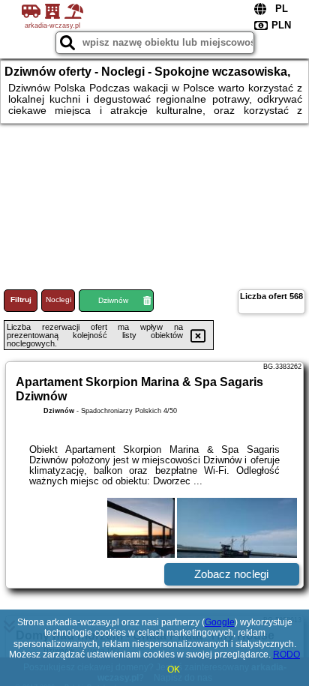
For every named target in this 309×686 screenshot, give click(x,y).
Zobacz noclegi (231, 574)
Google (220, 622)
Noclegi (58, 299)
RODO (286, 654)
